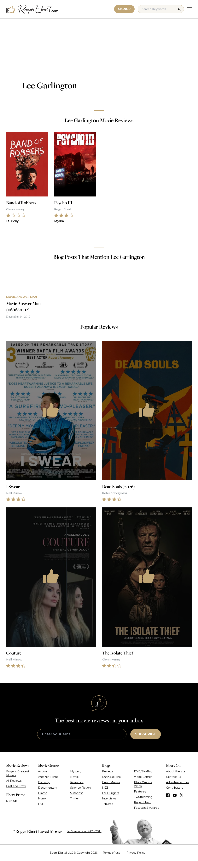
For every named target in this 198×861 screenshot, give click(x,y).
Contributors (174, 787)
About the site (175, 771)
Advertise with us (177, 782)
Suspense (76, 793)
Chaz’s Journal (111, 777)
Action (42, 771)
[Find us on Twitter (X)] (181, 795)
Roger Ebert (142, 802)
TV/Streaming (143, 797)
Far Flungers (110, 793)
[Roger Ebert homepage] (32, 9)
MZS (105, 787)
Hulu (41, 804)
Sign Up (11, 801)
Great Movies (111, 782)
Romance (77, 782)
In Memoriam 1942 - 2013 (84, 831)
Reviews (108, 771)
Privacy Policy (135, 852)
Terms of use (111, 852)
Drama (42, 793)
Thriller (74, 798)
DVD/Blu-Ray (143, 771)
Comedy (44, 782)
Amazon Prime (48, 777)
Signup (124, 9)
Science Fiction (80, 787)
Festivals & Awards (146, 807)
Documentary (47, 787)
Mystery (75, 771)
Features (140, 791)
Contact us (173, 777)
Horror (42, 798)
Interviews (109, 798)
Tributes (107, 804)
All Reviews (13, 780)
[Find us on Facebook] (168, 795)
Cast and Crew (16, 786)
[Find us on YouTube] (175, 795)
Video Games (143, 777)
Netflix (74, 777)
